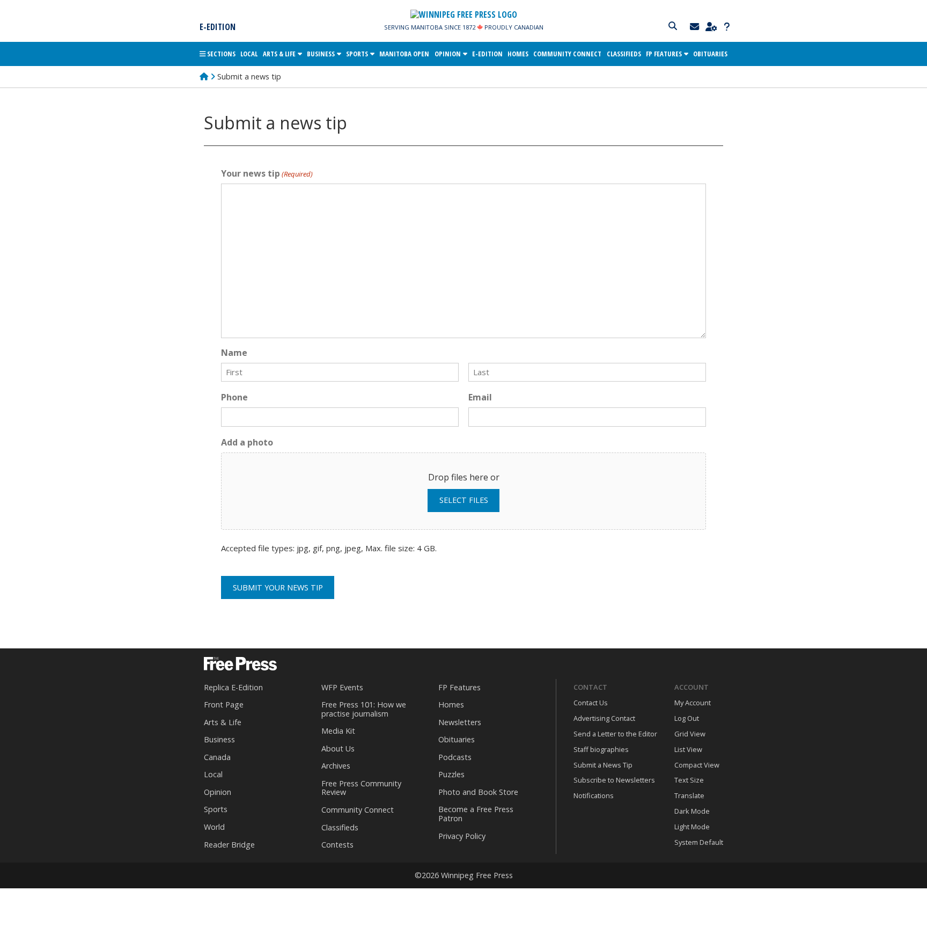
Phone (234, 397)
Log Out (686, 718)
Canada (217, 757)
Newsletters (459, 722)
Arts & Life (279, 54)
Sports (357, 54)
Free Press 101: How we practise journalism (363, 709)
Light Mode (692, 826)
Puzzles (451, 774)
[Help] (727, 26)
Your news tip (267, 173)
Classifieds (624, 54)
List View (688, 749)
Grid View (689, 734)
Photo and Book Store (478, 792)
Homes (517, 54)
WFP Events (342, 687)
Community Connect (567, 54)
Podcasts (455, 757)
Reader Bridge (229, 844)
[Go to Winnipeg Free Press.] (204, 76)
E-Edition (218, 27)
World (214, 827)
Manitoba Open (404, 54)
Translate (689, 795)
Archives (335, 766)
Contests (337, 844)
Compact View (696, 765)
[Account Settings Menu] (712, 26)
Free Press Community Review (361, 788)
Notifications (593, 795)
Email (480, 397)
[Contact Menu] (695, 26)
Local (249, 54)
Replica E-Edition (233, 687)
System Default (698, 842)
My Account (692, 702)
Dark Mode (692, 811)
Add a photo (247, 442)
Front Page (224, 704)
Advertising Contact (604, 718)
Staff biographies (601, 749)
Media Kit (338, 731)
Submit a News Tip (602, 765)
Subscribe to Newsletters (614, 780)
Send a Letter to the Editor (615, 734)
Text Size (689, 780)
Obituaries (710, 54)
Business (321, 54)
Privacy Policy (461, 836)
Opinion (448, 54)
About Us (338, 748)
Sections (220, 54)
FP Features (664, 54)
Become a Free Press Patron (475, 813)
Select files (463, 500)
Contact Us (590, 702)
